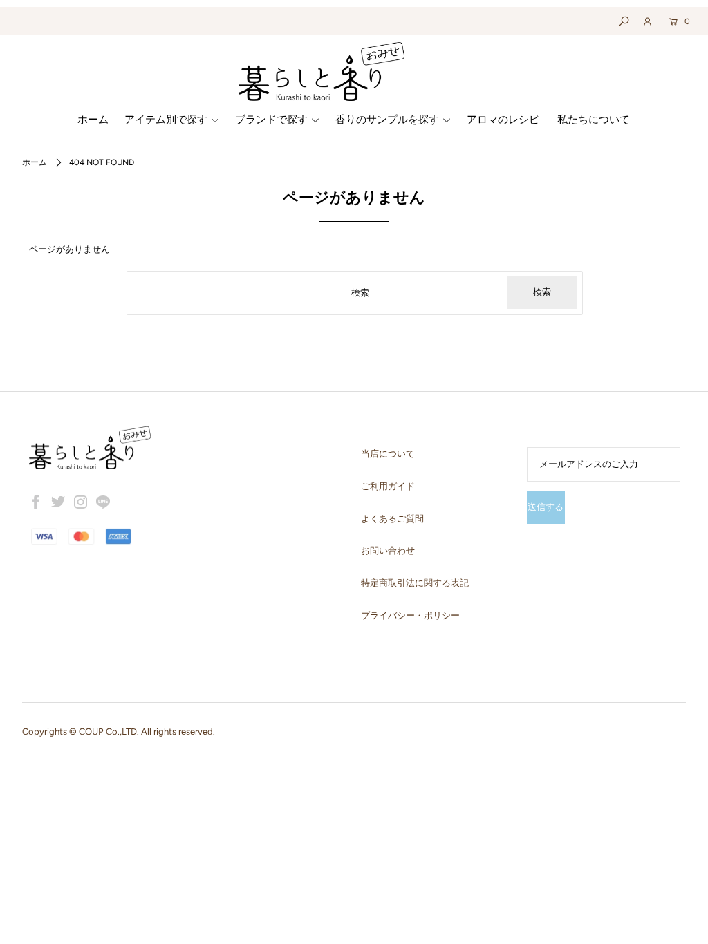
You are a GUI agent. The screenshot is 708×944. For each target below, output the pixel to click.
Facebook (36, 502)
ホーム (34, 162)
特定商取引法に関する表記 (415, 583)
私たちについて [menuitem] (593, 119)
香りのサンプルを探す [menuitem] (387, 119)
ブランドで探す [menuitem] (271, 119)
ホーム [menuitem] (93, 119)
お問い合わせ (388, 550)
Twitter (58, 502)
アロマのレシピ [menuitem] (503, 119)
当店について (388, 454)
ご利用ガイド (388, 486)
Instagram (81, 502)
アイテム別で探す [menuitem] (165, 119)
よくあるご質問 (392, 518)
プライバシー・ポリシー (410, 615)
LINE (103, 502)
